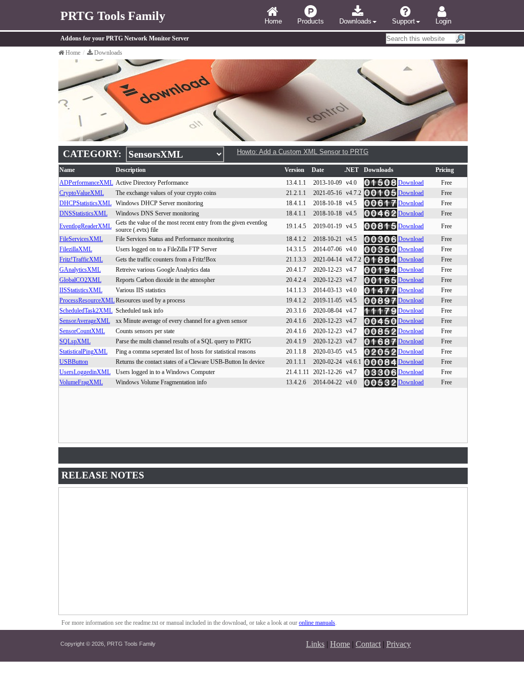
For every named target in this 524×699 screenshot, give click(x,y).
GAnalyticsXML (80, 269)
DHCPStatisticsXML (85, 203)
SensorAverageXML (84, 320)
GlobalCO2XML (80, 279)
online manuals (317, 622)
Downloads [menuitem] (355, 21)
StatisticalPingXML (83, 351)
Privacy (398, 644)
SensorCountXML (82, 331)
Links (315, 644)
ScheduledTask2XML (86, 310)
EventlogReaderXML (85, 226)
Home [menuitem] (273, 21)
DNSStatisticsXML (83, 213)
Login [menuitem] (443, 21)
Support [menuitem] (403, 21)
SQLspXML (75, 341)
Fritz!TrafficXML (81, 259)
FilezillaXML (75, 249)
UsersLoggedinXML (85, 372)
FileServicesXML (81, 239)
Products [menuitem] (310, 21)
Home (73, 52)
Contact (368, 644)
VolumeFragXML (81, 382)
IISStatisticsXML (80, 290)
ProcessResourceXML (87, 300)
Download (411, 182)
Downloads (108, 52)
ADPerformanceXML (86, 182)
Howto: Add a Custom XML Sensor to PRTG (302, 152)
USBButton (73, 361)
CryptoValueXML (81, 192)
